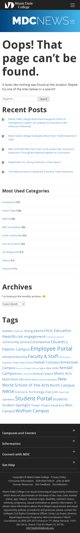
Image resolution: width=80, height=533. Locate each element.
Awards (9, 336)
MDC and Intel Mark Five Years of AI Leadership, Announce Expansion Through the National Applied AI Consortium (41, 150)
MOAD (28, 379)
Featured (7, 268)
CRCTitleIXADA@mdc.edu (40, 528)
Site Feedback (42, 484)
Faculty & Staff (43, 356)
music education (48, 379)
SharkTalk (64, 392)
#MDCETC (19, 331)
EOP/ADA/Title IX (45, 480)
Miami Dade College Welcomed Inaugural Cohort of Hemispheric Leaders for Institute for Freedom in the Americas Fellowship (37, 122)
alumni (39, 330)
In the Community (12, 235)
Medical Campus (43, 373)
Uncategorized (10, 252)
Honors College (23, 368)
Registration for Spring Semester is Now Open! (34, 162)
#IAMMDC (8, 331)
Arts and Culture (11, 243)
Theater (35, 405)
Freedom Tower (10, 362)
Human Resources (23, 484)
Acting (28, 331)
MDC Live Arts (24, 373)
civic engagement (31, 336)
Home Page (8, 210)
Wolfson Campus (32, 411)
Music (35, 379)
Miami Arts (63, 373)
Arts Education (58, 330)
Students (60, 399)
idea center (52, 368)
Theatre (45, 405)
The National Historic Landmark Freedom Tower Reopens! (40, 171)
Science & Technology (29, 392)
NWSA (5, 218)
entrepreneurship (15, 357)
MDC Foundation (11, 227)
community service (16, 342)
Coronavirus (40, 341)
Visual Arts (57, 405)
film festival (64, 357)
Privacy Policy (58, 477)
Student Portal (33, 398)
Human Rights (38, 368)
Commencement (55, 337)
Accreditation (59, 484)
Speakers (8, 399)
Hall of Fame (26, 362)
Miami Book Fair (13, 379)
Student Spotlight (16, 405)
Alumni (6, 260)
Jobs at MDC (63, 480)
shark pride (51, 392)
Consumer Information (21, 480)
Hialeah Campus (46, 362)
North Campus (62, 385)
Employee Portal (51, 348)
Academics (8, 202)
